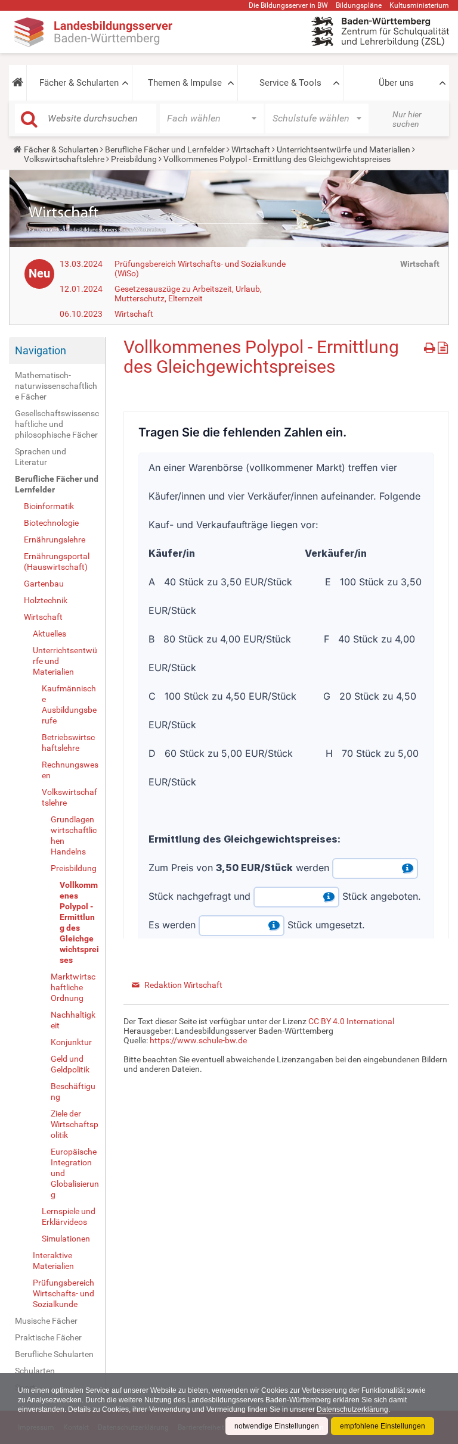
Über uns (396, 82)
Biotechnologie (51, 523)
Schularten (35, 1371)
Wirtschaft (250, 149)
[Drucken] (431, 345)
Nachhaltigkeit (73, 1020)
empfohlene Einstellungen (382, 1426)
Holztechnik (45, 600)
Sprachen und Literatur (40, 457)
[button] (17, 83)
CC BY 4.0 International (351, 1021)
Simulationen (66, 1238)
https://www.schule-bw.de (198, 1040)
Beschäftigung (73, 1091)
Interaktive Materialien (53, 1260)
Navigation (40, 350)
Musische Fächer (46, 1321)
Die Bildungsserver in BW (288, 5)
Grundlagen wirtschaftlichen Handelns (74, 835)
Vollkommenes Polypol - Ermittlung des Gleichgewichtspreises (79, 922)
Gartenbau (44, 583)
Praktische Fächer (48, 1337)
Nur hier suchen (407, 119)
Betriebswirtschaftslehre (68, 742)
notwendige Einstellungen (276, 1426)
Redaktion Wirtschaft (183, 985)
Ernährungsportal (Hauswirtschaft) (56, 561)
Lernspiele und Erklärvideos (68, 1216)
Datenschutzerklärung (352, 1409)
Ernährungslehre (54, 539)
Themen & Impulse (185, 82)
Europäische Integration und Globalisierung (75, 1173)
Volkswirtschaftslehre (64, 159)
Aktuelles (49, 633)
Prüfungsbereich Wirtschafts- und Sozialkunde (63, 1293)
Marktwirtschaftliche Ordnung (73, 987)
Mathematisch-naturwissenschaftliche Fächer (56, 385)
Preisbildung (134, 159)
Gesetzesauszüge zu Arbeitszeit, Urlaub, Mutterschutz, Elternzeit (188, 293)
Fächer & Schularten (79, 82)
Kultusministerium (419, 5)
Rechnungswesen (70, 770)
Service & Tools (290, 82)
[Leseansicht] (443, 345)
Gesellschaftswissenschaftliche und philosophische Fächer (57, 423)
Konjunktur (71, 1042)
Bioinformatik (49, 506)
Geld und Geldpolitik (70, 1064)
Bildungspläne (359, 5)
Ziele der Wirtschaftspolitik (74, 1124)
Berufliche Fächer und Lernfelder (165, 149)
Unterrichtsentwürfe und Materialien (343, 149)
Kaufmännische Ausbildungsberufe (69, 704)
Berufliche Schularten (54, 1354)
